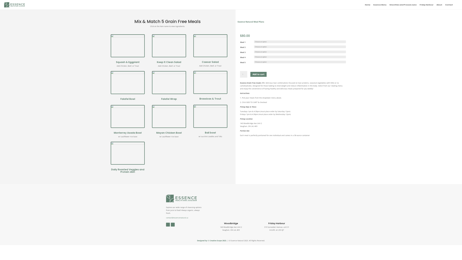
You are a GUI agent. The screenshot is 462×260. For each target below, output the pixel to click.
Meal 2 (243, 47)
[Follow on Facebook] (168, 225)
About (439, 5)
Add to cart (258, 74)
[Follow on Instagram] (173, 225)
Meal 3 (243, 52)
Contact (449, 5)
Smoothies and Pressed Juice (403, 5)
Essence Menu (379, 5)
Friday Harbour (426, 5)
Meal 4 (243, 57)
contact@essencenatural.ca (177, 218)
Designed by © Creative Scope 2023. (212, 240)
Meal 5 (243, 62)
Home (367, 5)
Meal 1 (243, 42)
